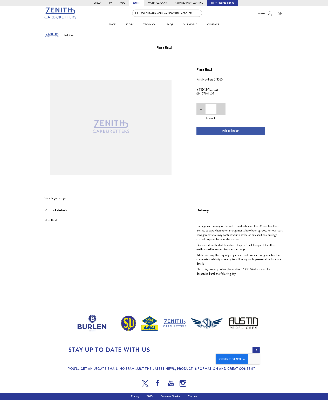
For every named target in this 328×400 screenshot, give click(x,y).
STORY (129, 24)
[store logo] (60, 13)
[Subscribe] (256, 350)
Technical (150, 24)
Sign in (261, 13)
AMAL (122, 2)
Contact (192, 396)
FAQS (170, 24)
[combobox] (167, 13)
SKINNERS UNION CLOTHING (189, 2)
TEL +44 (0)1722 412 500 (222, 2)
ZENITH (136, 2)
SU (110, 2)
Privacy (135, 396)
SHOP (112, 24)
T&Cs (149, 396)
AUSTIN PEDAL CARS (158, 2)
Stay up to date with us (109, 350)
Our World (190, 24)
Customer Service (170, 396)
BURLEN (97, 2)
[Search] (137, 13)
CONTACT (213, 24)
